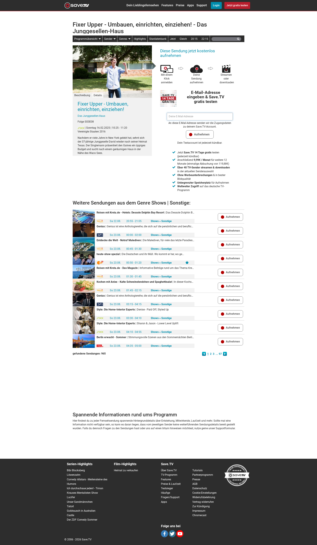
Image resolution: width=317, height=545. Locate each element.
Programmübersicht (86, 38)
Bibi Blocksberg (76, 470)
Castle (70, 515)
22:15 (204, 38)
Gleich (183, 38)
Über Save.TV (169, 470)
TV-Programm (169, 474)
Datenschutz (199, 488)
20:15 (194, 38)
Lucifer (71, 497)
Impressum (198, 510)
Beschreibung (82, 95)
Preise (180, 5)
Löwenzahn (73, 474)
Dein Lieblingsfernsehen (142, 5)
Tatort (70, 506)
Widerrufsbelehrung (203, 497)
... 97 (219, 353)
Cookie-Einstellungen (204, 492)
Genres (123, 38)
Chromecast (199, 515)
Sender (109, 38)
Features (167, 5)
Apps (190, 5)
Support (201, 5)
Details (98, 95)
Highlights (140, 38)
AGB (194, 483)
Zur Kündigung (201, 506)
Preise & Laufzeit (171, 483)
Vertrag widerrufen (203, 501)
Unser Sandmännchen (80, 501)
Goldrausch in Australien (81, 510)
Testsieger (167, 488)
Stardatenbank (157, 38)
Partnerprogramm (202, 474)
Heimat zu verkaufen (126, 470)
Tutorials (197, 470)
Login (216, 5)
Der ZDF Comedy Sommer (82, 519)
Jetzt (173, 38)
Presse (196, 479)
